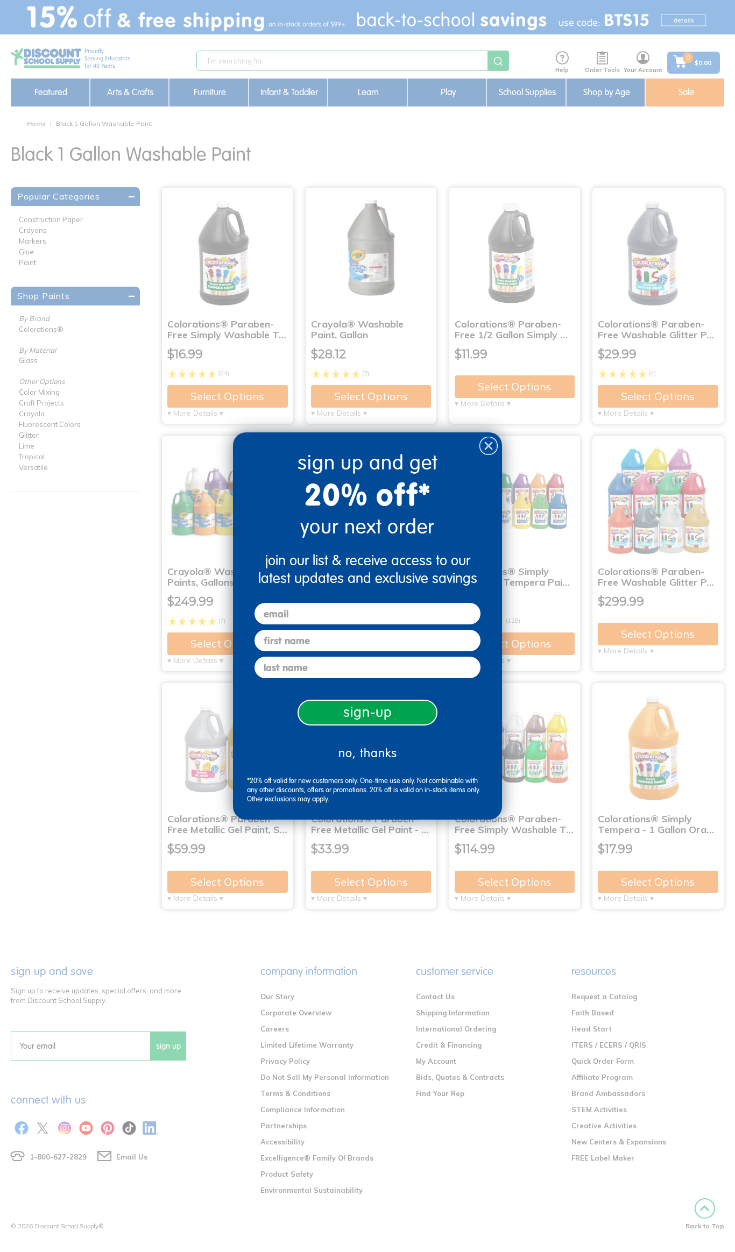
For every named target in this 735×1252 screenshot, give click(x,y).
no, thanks (367, 753)
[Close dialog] (488, 446)
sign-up (367, 712)
